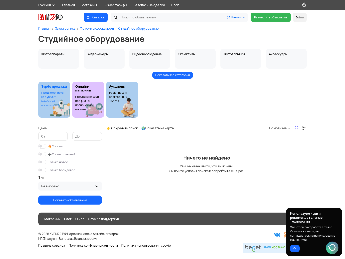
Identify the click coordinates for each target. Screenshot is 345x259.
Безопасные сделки (149, 5)
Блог (175, 5)
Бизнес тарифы (115, 5)
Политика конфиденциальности (93, 245)
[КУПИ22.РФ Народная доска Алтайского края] (53, 17)
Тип (41, 177)
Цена (42, 128)
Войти (300, 17)
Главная (68, 5)
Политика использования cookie (146, 245)
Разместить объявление (271, 17)
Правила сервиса (51, 245)
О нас (79, 219)
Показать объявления (70, 200)
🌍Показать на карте (157, 128)
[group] (54, 100)
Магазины (89, 5)
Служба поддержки (103, 219)
